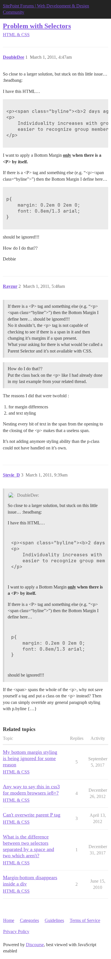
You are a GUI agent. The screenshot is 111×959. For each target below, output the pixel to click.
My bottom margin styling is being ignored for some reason (30, 758)
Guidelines (54, 920)
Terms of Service (85, 920)
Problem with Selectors (37, 26)
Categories (29, 920)
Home (8, 920)
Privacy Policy (16, 931)
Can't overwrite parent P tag (31, 815)
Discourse (35, 944)
